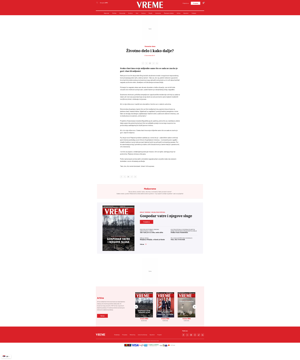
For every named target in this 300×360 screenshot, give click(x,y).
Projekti (159, 334)
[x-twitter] (187, 335)
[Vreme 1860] (118, 228)
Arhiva (178, 13)
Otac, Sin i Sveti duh (178, 239)
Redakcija (117, 334)
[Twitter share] (146, 63)
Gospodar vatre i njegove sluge (166, 216)
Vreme (145, 340)
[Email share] (150, 63)
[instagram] (195, 335)
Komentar (158, 13)
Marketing (132, 334)
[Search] (97, 3)
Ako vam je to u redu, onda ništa (151, 232)
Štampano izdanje (169, 13)
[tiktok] (199, 335)
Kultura (143, 13)
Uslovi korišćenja (142, 334)
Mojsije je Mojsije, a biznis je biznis (152, 239)
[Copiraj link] (153, 63)
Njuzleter (186, 13)
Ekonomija (122, 13)
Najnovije (106, 13)
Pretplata (195, 3)
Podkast (194, 13)
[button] (136, 307)
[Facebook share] (143, 63)
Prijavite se (186, 3)
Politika (114, 13)
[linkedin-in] (202, 335)
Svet (137, 13)
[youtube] (191, 335)
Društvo (130, 13)
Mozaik (150, 13)
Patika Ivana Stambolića (179, 232)
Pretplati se (146, 222)
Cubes (157, 340)
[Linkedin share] (157, 63)
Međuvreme (133, 193)
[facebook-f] (183, 335)
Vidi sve (142, 244)
